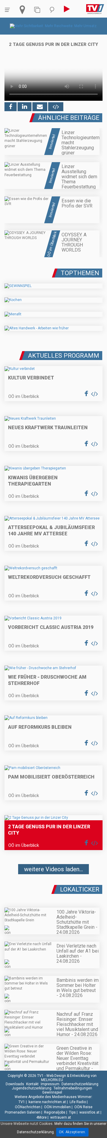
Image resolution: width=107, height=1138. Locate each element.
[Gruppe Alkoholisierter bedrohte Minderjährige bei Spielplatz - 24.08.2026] (53, 887)
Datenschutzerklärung (80, 1084)
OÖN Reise (83, 1107)
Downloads (15, 1084)
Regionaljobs (54, 1112)
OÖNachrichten (27, 1107)
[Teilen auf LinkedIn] (25, 106)
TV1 (21, 1102)
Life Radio (78, 1102)
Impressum (50, 1084)
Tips (72, 1112)
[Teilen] (39, 106)
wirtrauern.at (60, 1117)
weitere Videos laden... (53, 869)
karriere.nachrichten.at (47, 1102)
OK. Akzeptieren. (72, 1132)
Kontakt (32, 1084)
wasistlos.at (89, 1112)
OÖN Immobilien (57, 1107)
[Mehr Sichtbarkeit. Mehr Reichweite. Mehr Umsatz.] (53, 26)
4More (41, 1117)
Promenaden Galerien (22, 1112)
